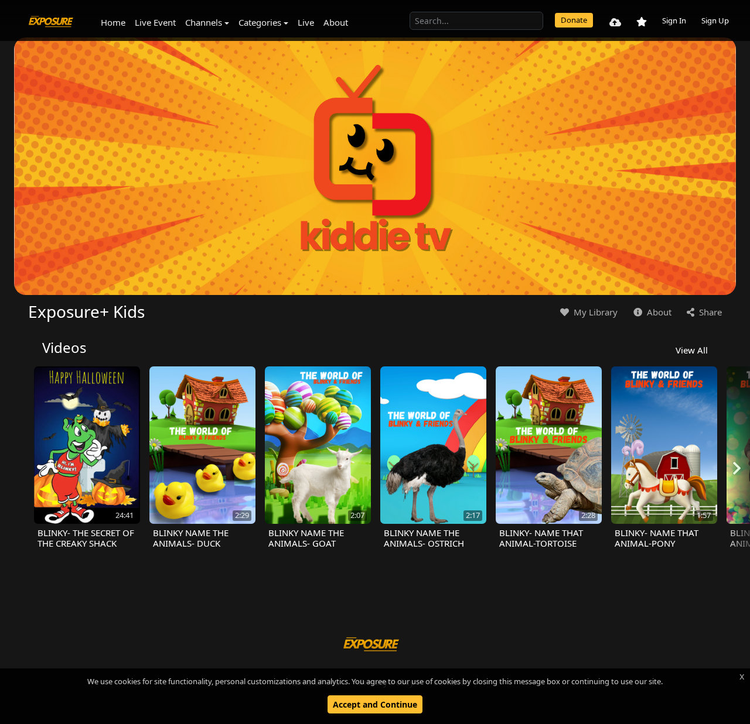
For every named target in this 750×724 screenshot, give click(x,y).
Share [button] (709, 312)
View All (692, 350)
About (335, 22)
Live (306, 22)
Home (113, 22)
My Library (594, 312)
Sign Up (715, 20)
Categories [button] (259, 22)
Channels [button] (203, 22)
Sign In (674, 20)
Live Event (155, 22)
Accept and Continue (375, 704)
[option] (87, 457)
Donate (574, 20)
